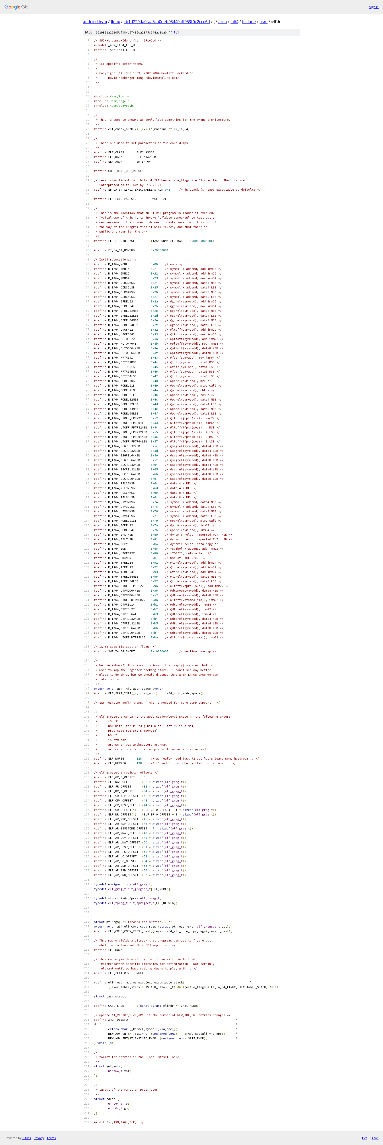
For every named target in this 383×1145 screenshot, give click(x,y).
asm (264, 21)
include (249, 21)
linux (115, 21)
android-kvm (95, 21)
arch (222, 21)
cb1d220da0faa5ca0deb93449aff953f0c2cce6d (167, 21)
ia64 (234, 21)
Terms (51, 1138)
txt (364, 1138)
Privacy (39, 1138)
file (173, 32)
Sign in (374, 7)
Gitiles (26, 1138)
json (375, 1138)
